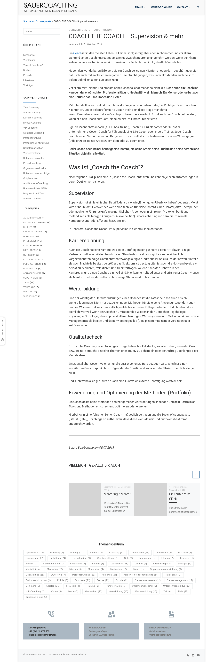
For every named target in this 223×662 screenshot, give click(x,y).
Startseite (28, 21)
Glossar (28, 236)
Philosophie (173, 575)
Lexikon (141, 563)
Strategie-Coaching (33, 133)
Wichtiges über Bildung (160, 634)
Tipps (26, 282)
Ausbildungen (32, 218)
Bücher (27, 70)
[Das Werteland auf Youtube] (198, 655)
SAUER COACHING (48, 654)
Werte (73, 591)
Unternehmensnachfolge (36, 173)
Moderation (96, 569)
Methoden (29, 250)
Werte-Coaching (31, 112)
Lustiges (184, 563)
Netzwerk (29, 255)
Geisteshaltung (107, 558)
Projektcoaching (32, 163)
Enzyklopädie (81, 558)
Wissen (27, 291)
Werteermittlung (31, 153)
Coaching (116, 552)
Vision (56, 591)
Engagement (34, 558)
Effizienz (185, 552)
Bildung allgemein (35, 222)
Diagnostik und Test (33, 193)
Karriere (187, 558)
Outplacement (30, 178)
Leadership (78, 563)
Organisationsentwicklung (166, 569)
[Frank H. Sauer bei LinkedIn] (193, 655)
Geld (128, 558)
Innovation (147, 558)
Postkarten (30, 259)
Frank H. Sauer (32, 231)
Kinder (31, 563)
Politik (62, 580)
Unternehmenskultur (34, 158)
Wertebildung (118, 591)
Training (92, 586)
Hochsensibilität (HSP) (35, 188)
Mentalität (33, 569)
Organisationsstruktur (34, 168)
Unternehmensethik (144, 586)
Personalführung (32, 138)
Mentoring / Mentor (117, 494)
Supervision (30, 278)
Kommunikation (53, 563)
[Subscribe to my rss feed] (188, 655)
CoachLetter (140, 552)
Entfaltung (58, 558)
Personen (109, 575)
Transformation (115, 586)
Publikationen (32, 264)
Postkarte (82, 580)
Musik (138, 569)
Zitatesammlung (36, 597)
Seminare (33, 586)
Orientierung (35, 575)
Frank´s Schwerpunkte (160, 627)
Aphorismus (35, 552)
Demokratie (164, 552)
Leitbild (98, 563)
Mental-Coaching (32, 122)
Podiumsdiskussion (38, 580)
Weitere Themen (32, 198)
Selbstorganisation (33, 148)
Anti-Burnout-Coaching (35, 183)
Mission (75, 569)
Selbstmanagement (180, 580)
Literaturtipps (162, 563)
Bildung (77, 552)
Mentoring (55, 569)
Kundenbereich (32, 245)
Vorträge (28, 85)
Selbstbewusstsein (148, 580)
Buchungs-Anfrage (98, 631)
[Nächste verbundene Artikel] (196, 474)
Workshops (30, 296)
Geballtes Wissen (157, 631)
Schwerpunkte (43, 21)
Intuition (167, 558)
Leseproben (119, 563)
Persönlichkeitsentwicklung (140, 575)
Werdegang (29, 60)
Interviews (28, 80)
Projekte (27, 75)
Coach (77, 53)
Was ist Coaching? (33, 65)
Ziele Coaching (31, 107)
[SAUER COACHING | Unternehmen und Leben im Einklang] (50, 7)
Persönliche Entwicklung (36, 143)
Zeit (167, 591)
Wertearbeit (93, 591)
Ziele (183, 591)
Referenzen (30, 268)
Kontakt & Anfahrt (97, 627)
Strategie (73, 586)
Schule (122, 580)
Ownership (58, 575)
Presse (103, 580)
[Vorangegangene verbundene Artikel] (188, 474)
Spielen (53, 586)
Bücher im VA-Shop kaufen (101, 634)
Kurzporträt (29, 55)
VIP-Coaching (30, 127)
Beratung (57, 552)
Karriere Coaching (32, 117)
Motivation (118, 569)
